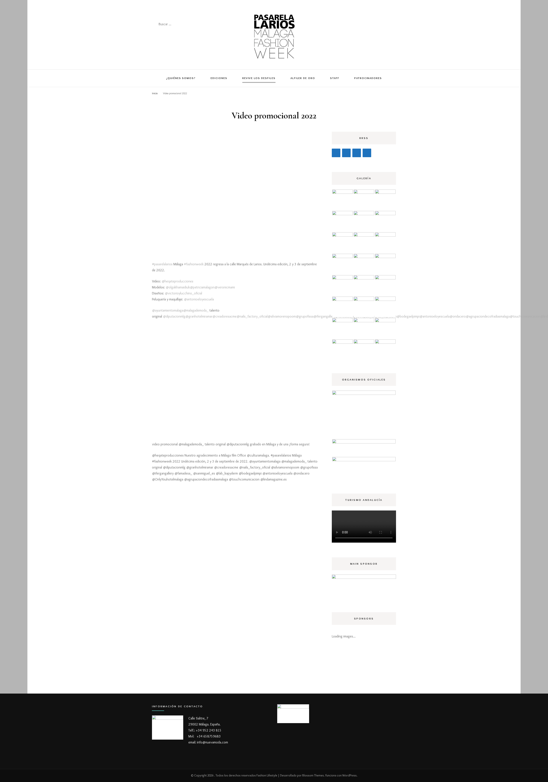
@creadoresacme (224, 316)
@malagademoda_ (195, 310)
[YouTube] (367, 153)
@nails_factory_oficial (252, 316)
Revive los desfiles (258, 78)
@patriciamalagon (202, 287)
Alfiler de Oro (302, 78)
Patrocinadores (368, 78)
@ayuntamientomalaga (167, 310)
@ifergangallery (324, 316)
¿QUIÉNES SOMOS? (181, 78)
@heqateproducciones (177, 281)
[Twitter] (356, 153)
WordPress (349, 775)
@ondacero (458, 316)
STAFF (334, 78)
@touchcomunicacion (525, 316)
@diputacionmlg (174, 316)
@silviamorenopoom (282, 316)
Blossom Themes (313, 775)
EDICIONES (219, 78)
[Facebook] (336, 153)
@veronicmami (224, 287)
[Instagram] (346, 153)
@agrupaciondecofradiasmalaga (488, 316)
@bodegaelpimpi (408, 316)
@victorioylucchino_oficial (183, 293)
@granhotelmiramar (198, 316)
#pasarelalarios (162, 264)
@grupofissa (304, 316)
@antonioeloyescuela (199, 299)
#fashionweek (194, 264)
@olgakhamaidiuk (178, 287)
